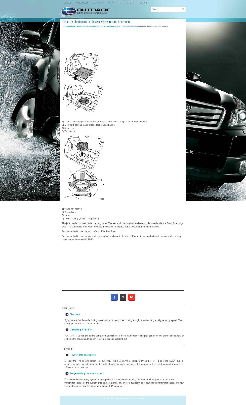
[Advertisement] (123, 39)
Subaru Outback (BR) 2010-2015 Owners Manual (82, 26)
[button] (114, 297)
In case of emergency (112, 26)
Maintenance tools (130, 26)
